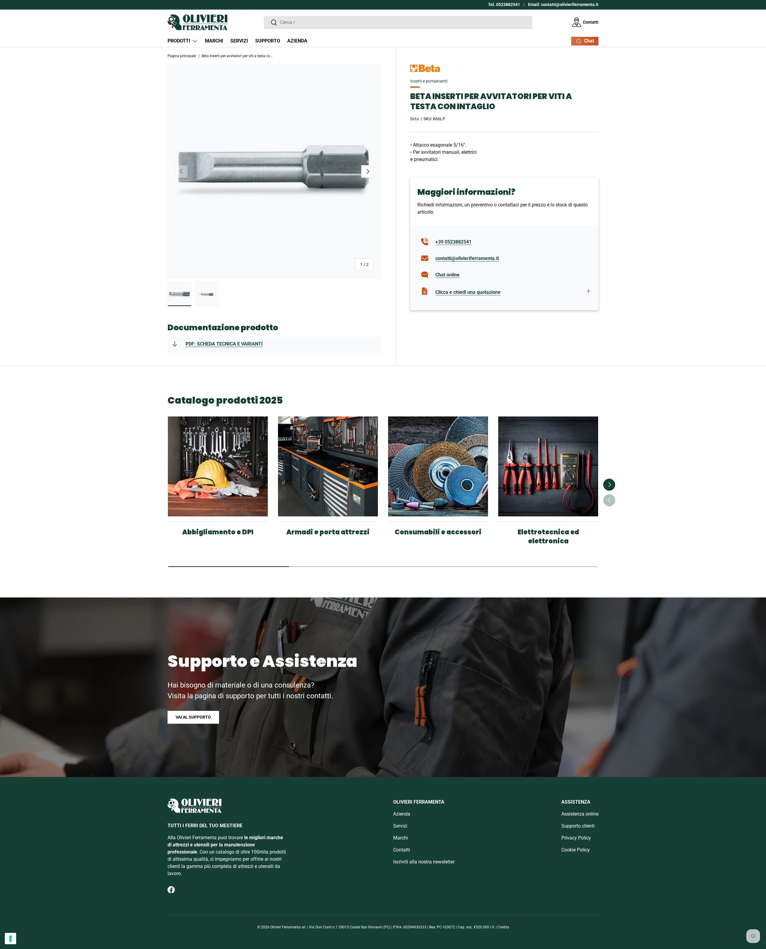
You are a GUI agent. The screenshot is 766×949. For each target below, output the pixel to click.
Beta (414, 118)
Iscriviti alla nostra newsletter (424, 862)
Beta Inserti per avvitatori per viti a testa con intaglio (237, 56)
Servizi (239, 41)
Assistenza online (579, 814)
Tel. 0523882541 (504, 4)
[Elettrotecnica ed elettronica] (548, 466)
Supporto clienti (578, 826)
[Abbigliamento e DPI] (218, 466)
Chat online (447, 274)
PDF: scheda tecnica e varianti (224, 344)
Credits (503, 927)
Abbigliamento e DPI (217, 532)
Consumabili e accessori (438, 532)
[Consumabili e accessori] (438, 466)
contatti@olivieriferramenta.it (467, 258)
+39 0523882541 (453, 241)
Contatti (590, 22)
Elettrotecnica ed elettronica (548, 536)
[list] (274, 171)
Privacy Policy (576, 838)
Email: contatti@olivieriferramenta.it (563, 4)
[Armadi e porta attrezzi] (328, 466)
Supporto (267, 41)
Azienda (297, 41)
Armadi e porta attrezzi (328, 532)
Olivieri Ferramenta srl (288, 927)
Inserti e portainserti (428, 81)
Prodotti (179, 41)
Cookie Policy (575, 850)
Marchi (214, 41)
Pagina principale (182, 56)
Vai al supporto (193, 717)
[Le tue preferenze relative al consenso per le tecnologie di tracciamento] (10, 938)
